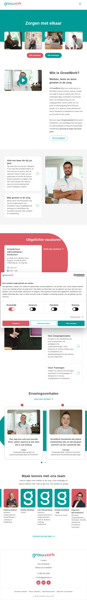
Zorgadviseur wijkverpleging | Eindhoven (14, 252)
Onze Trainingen (56, 368)
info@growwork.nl (44, 577)
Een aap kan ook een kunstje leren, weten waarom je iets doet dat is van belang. (23, 442)
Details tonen (75, 317)
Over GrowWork (44, 564)
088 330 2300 (44, 573)
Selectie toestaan (43, 323)
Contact (43, 560)
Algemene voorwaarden (65, 591)
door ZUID (50, 596)
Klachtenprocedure (48, 591)
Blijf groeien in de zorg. (19, 198)
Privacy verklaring (35, 591)
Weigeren (15, 323)
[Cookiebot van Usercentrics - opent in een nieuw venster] (75, 275)
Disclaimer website (20, 591)
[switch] (33, 309)
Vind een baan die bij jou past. (19, 161)
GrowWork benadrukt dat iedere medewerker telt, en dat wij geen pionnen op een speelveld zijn (65, 442)
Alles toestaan (71, 323)
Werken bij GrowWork (43, 568)
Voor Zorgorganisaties (59, 336)
